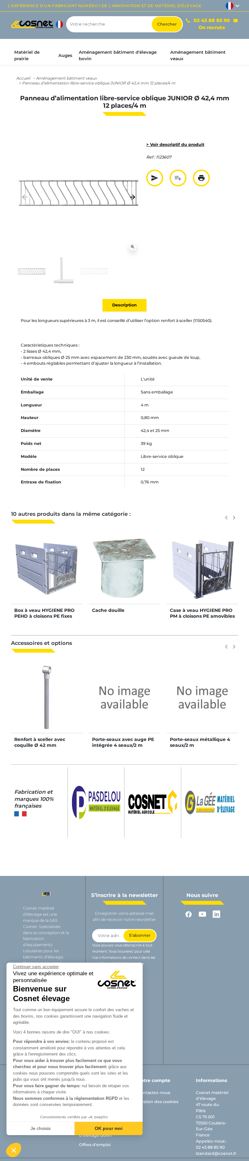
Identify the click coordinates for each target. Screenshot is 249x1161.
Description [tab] (124, 305)
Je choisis (40, 1128)
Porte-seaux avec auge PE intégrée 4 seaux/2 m (123, 742)
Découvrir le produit (47, 574)
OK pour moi (109, 1128)
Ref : (150, 157)
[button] (13, 1150)
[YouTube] (202, 914)
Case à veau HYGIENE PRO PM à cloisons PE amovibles (202, 613)
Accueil (23, 78)
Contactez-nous (153, 1092)
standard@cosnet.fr (216, 1153)
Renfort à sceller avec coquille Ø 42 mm (39, 742)
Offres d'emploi (95, 1144)
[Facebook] (188, 914)
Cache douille (108, 610)
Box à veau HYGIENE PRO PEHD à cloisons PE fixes (44, 613)
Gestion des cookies (157, 1101)
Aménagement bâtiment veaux (66, 78)
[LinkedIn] (216, 914)
